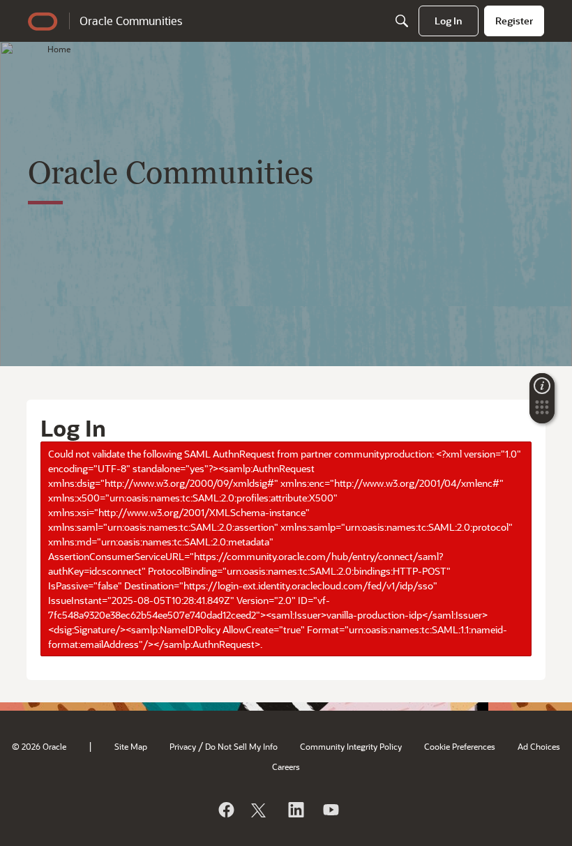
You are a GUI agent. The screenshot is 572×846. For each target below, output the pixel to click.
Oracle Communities (131, 20)
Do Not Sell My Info (241, 746)
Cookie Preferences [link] (459, 746)
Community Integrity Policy (351, 746)
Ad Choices (539, 746)
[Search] (401, 20)
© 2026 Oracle (39, 746)
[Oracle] (225, 809)
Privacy (183, 746)
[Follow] (260, 809)
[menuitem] (449, 21)
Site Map (130, 746)
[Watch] (330, 809)
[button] (542, 411)
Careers (286, 766)
